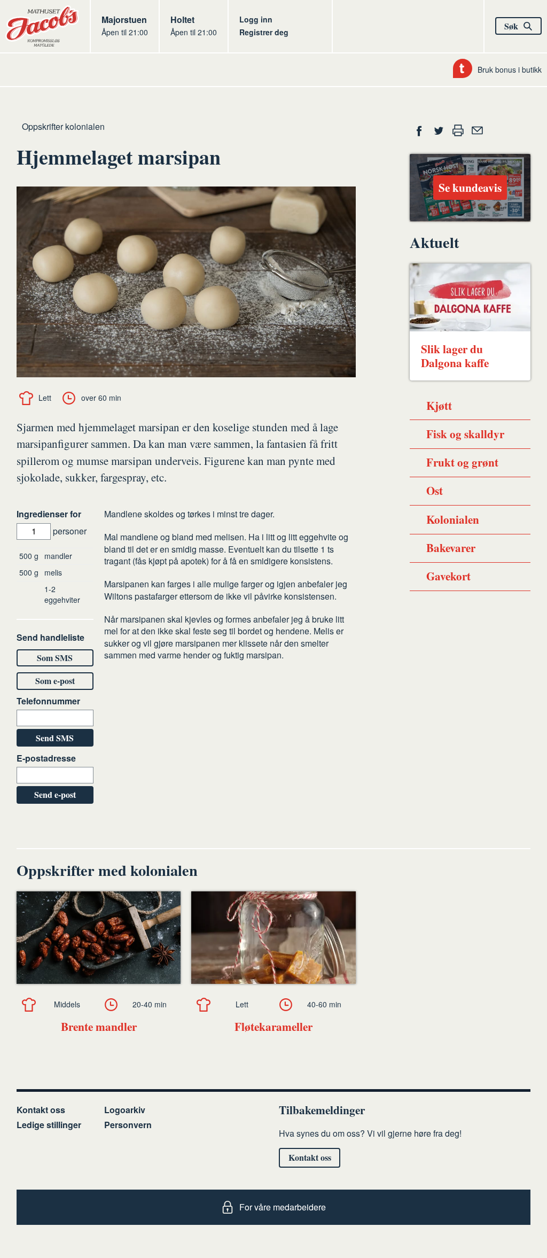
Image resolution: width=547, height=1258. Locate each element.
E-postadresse (46, 758)
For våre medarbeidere (282, 1207)
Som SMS (55, 657)
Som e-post (55, 680)
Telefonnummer (48, 701)
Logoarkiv (124, 1110)
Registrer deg (263, 32)
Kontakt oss (41, 1110)
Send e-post (55, 794)
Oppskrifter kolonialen (63, 126)
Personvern (128, 1125)
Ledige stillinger (49, 1125)
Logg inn (255, 19)
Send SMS (55, 738)
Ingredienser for (49, 514)
